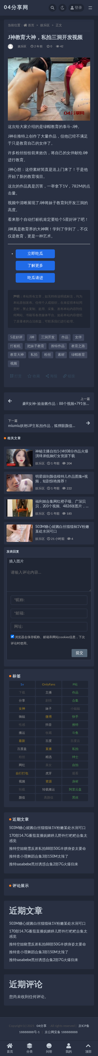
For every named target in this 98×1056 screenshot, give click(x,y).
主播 (48, 692)
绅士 (75, 757)
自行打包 (22, 773)
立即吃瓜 (35, 254)
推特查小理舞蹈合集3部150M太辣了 (38, 856)
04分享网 (16, 7)
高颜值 (48, 797)
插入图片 (16, 561)
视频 (13, 363)
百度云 (75, 740)
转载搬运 (48, 789)
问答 (49, 1051)
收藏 (36, 376)
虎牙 (48, 773)
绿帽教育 (78, 355)
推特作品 (58, 346)
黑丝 (75, 797)
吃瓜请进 (35, 278)
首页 (31, 25)
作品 (64, 337)
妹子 (48, 708)
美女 (48, 765)
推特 (75, 724)
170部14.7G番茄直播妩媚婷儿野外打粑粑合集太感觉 (48, 838)
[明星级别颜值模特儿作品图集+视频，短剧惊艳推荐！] (20, 483)
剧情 (48, 700)
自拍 (75, 765)
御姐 (22, 716)
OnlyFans (48, 684)
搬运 (22, 732)
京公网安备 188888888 (61, 1032)
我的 (69, 1051)
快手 (75, 716)
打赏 (17, 376)
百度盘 (22, 748)
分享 (22, 700)
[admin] (11, 46)
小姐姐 (75, 708)
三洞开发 (48, 337)
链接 (71, 376)
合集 (75, 700)
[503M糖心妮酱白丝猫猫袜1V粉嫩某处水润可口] (20, 533)
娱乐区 (45, 25)
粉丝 (47, 355)
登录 (78, 8)
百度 (48, 740)
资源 (48, 781)
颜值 (22, 797)
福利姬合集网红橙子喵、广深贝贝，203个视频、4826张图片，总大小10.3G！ (62, 506)
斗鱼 (75, 732)
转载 (22, 789)
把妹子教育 (35, 346)
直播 (48, 748)
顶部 (88, 1051)
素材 (61, 355)
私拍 (34, 355)
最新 (22, 740)
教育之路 (78, 346)
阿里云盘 (75, 789)
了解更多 (35, 266)
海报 (53, 376)
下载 (22, 692)
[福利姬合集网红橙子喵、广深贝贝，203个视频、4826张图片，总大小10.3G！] (20, 508)
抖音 (48, 724)
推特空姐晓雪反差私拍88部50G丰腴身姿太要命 (47, 849)
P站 (75, 684)
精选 (48, 757)
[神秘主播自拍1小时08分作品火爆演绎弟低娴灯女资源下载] (20, 458)
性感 (22, 724)
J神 (31, 337)
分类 (29, 1051)
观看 (75, 773)
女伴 (78, 337)
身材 (75, 781)
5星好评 (16, 337)
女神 (22, 708)
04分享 (42, 1025)
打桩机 (15, 346)
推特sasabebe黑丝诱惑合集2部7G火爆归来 (43, 864)
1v (22, 684)
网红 (22, 765)
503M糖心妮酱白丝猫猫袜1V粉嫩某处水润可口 (47, 828)
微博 (48, 716)
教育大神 (17, 355)
